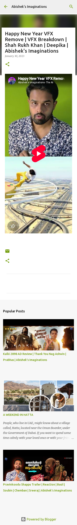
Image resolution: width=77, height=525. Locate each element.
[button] (7, 64)
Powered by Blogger (41, 519)
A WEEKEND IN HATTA (18, 414)
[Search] (71, 7)
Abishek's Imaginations (29, 6)
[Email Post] (7, 252)
